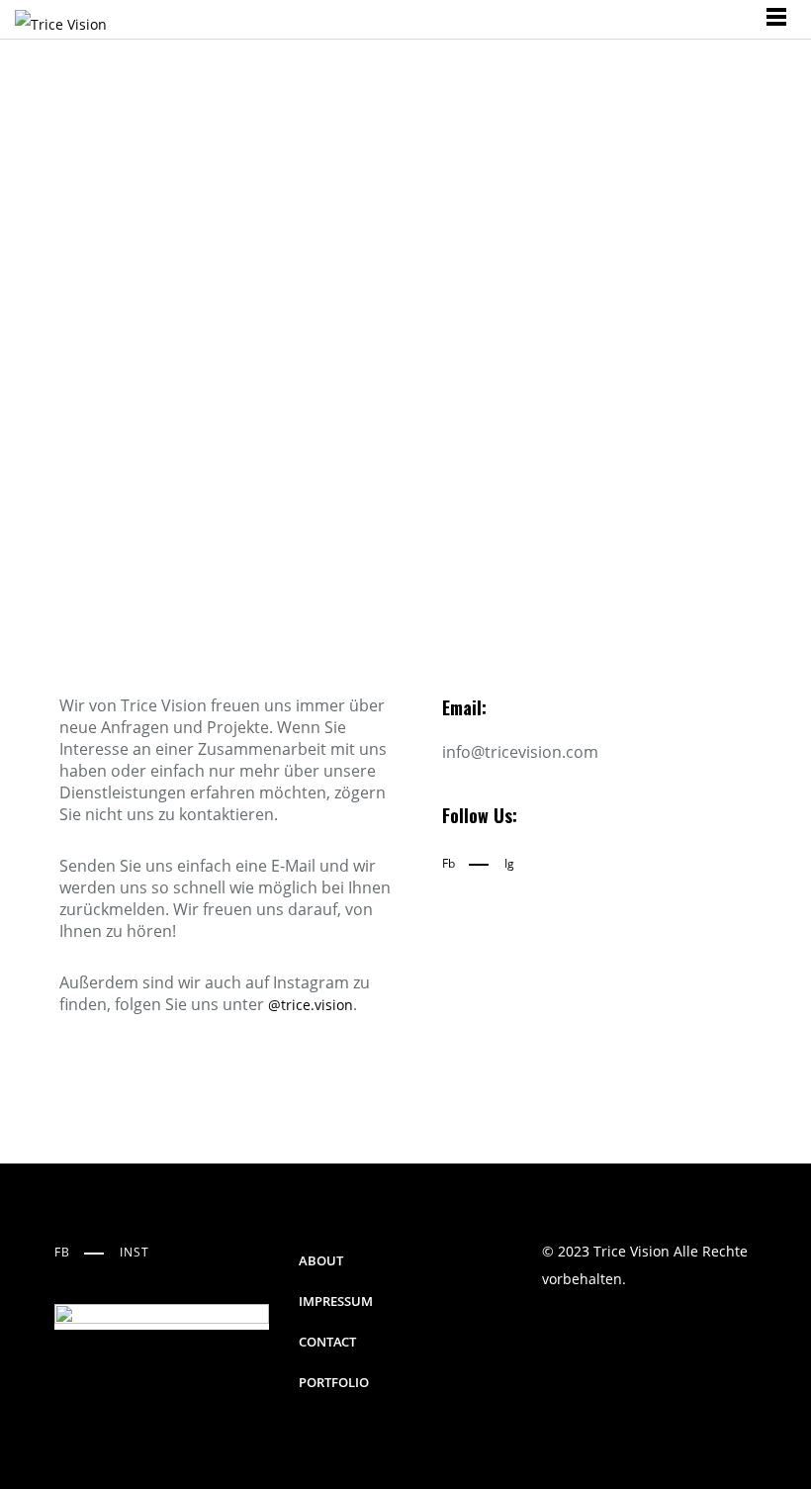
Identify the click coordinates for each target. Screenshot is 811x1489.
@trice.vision (310, 1004)
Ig (509, 863)
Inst (134, 1252)
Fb (448, 863)
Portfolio (334, 1382)
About (321, 1260)
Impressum (336, 1301)
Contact (327, 1341)
